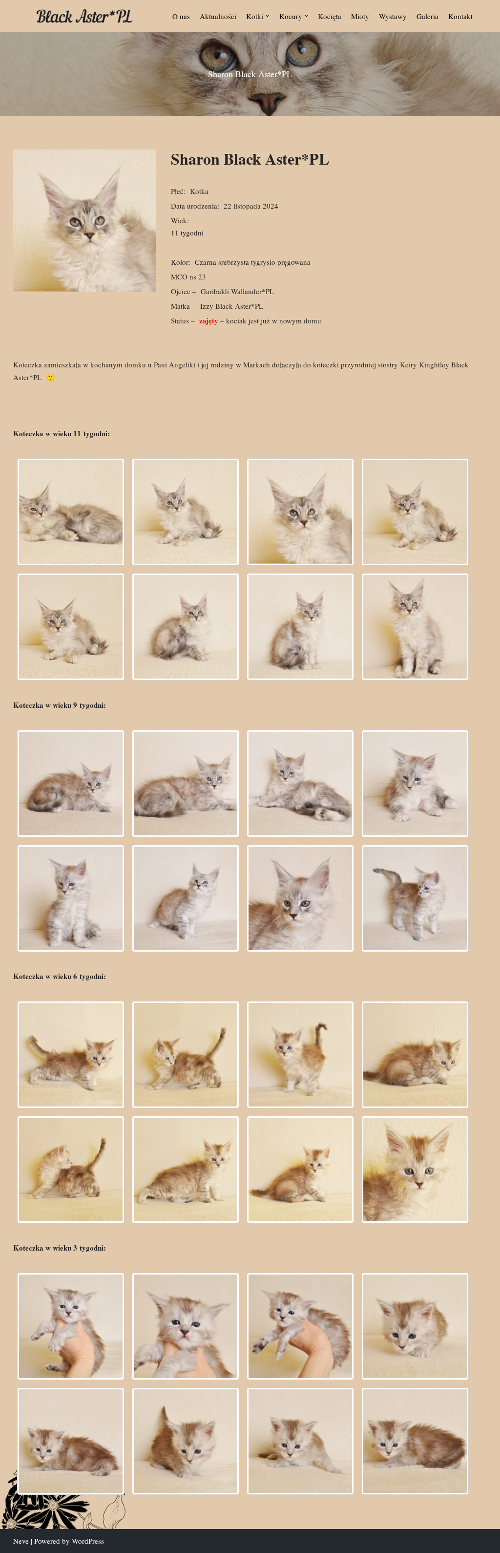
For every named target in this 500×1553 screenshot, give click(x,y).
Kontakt (460, 16)
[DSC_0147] (415, 627)
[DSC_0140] (300, 627)
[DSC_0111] (71, 512)
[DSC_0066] (185, 783)
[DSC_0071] (185, 1326)
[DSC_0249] (300, 1169)
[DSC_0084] (71, 898)
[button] (268, 16)
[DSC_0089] (415, 898)
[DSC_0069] (71, 1326)
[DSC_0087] (185, 898)
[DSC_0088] (300, 898)
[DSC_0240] (71, 1054)
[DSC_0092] (185, 1441)
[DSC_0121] (71, 627)
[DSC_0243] (71, 1169)
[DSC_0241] (300, 1054)
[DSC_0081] (300, 783)
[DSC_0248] (415, 1054)
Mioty (360, 16)
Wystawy (393, 16)
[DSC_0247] (185, 1169)
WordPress (88, 1541)
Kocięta (329, 16)
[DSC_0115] (300, 512)
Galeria (427, 16)
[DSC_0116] (415, 512)
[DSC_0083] (415, 783)
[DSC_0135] (185, 627)
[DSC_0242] (185, 1054)
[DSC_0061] (71, 783)
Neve (21, 1541)
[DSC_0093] (300, 1441)
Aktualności (218, 16)
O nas (181, 16)
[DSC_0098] (415, 1441)
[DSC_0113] (185, 512)
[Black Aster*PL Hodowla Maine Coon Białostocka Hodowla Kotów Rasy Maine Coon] (84, 16)
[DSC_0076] (300, 1326)
